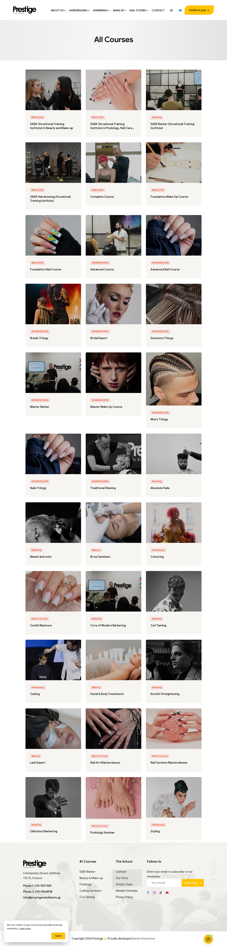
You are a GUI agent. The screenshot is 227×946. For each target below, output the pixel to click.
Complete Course (102, 196)
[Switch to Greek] (180, 10)
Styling (155, 831)
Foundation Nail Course (45, 269)
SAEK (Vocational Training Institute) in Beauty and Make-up (51, 126)
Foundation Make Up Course (169, 196)
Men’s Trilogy (159, 419)
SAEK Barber (87, 871)
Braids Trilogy (39, 338)
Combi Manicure (41, 625)
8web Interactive (143, 938)
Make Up (118, 10)
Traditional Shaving (103, 488)
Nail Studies (138, 10)
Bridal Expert (98, 338)
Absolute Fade (160, 488)
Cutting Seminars (90, 890)
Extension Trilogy (162, 338)
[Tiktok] (161, 892)
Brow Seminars (100, 556)
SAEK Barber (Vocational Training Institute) (172, 126)
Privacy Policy (124, 897)
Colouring (157, 556)
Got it (58, 936)
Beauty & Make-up (91, 878)
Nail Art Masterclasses (105, 762)
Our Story (122, 878)
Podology (86, 884)
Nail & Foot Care (39, 618)
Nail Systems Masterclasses (169, 762)
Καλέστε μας (197, 10)
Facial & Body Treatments (107, 694)
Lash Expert (37, 762)
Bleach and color (41, 556)
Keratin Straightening (165, 694)
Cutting (35, 694)
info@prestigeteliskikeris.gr (42, 897)
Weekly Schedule (127, 890)
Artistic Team (124, 884)
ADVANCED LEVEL (100, 262)
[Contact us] (208, 939)
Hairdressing (78, 10)
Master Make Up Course (106, 407)
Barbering (100, 10)
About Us (57, 10)
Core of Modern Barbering (108, 625)
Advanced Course (102, 269)
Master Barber (39, 407)
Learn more (25, 928)
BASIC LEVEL (37, 117)
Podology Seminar (102, 832)
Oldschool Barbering (43, 831)
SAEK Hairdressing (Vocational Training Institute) (50, 199)
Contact (158, 10)
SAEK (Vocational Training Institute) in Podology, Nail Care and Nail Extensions (111, 126)
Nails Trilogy (38, 488)
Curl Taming (158, 625)
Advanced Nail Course (165, 269)
